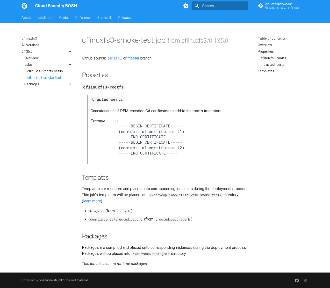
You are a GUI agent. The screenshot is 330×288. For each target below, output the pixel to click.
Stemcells (105, 18)
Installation (45, 18)
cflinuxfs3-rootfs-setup (45, 71)
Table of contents (272, 38)
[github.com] (297, 280)
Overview (31, 58)
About (26, 18)
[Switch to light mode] (186, 6)
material (82, 280)
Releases (125, 18)
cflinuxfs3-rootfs (273, 58)
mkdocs (64, 280)
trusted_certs (274, 64)
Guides (64, 18)
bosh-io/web (48, 280)
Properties (266, 51)
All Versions (30, 45)
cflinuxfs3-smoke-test (44, 78)
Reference (83, 18)
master (133, 58)
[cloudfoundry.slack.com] (305, 280)
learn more (92, 201)
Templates (266, 71)
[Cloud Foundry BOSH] (24, 6)
